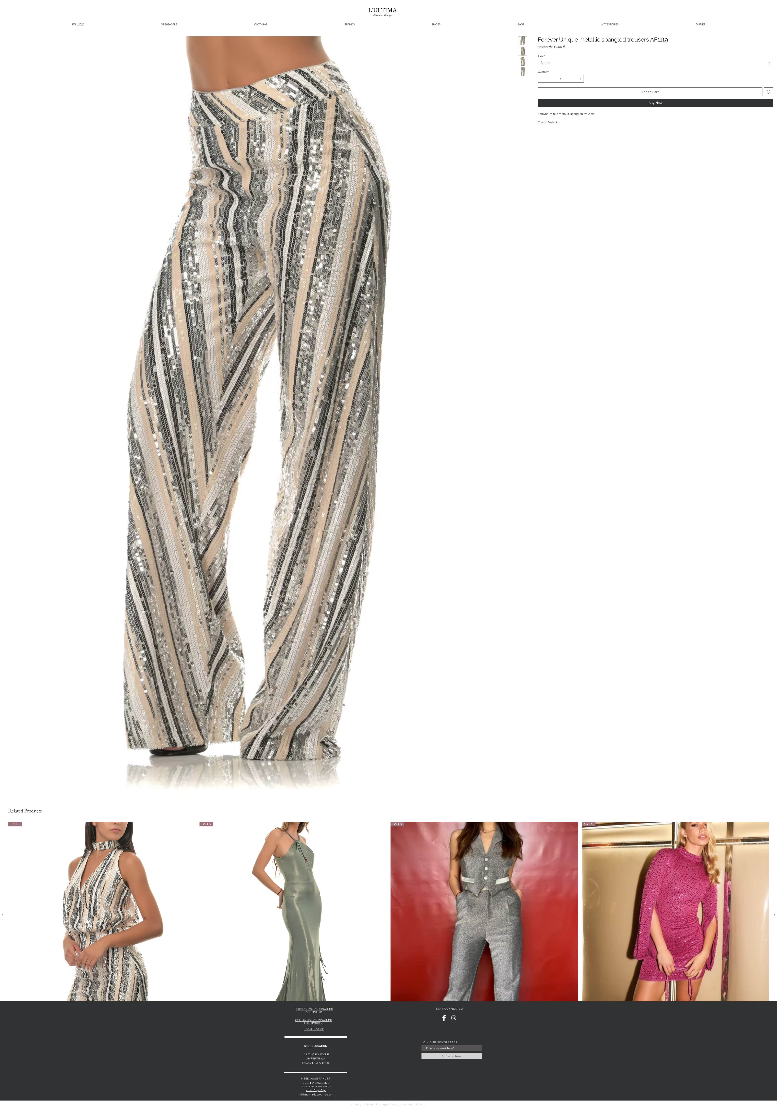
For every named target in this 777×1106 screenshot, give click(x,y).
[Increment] (580, 78)
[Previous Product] (2, 915)
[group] (388, 922)
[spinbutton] (560, 78)
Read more (545, 126)
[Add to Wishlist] (768, 91)
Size (542, 55)
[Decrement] (540, 78)
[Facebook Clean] (444, 1018)
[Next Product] (774, 915)
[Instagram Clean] (454, 1018)
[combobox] (655, 63)
